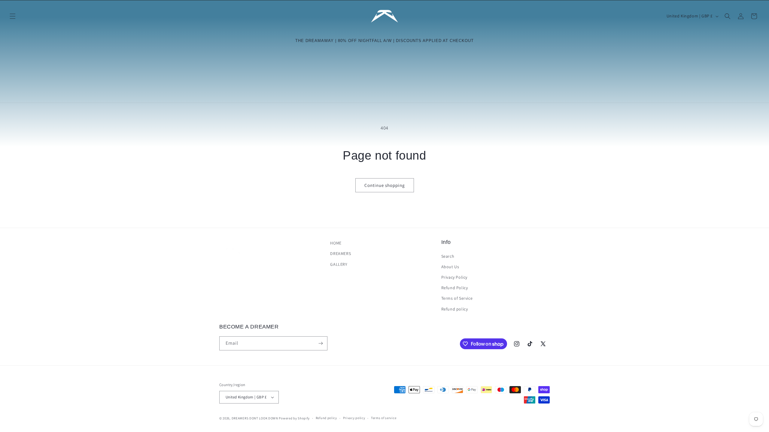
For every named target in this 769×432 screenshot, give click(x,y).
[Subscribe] (320, 343)
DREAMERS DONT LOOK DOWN (255, 418)
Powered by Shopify (294, 418)
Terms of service (383, 418)
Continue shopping (384, 185)
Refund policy (454, 309)
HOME (335, 243)
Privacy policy (354, 418)
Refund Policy (454, 287)
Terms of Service (457, 298)
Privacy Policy (454, 277)
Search (447, 256)
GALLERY (338, 264)
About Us (450, 266)
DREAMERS (340, 253)
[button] (12, 16)
